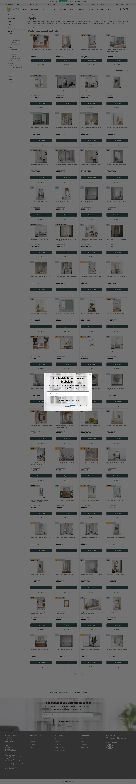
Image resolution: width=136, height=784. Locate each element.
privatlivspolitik (72, 405)
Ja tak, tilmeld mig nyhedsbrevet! (68, 400)
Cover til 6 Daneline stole (9, 779)
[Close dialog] (90, 374)
